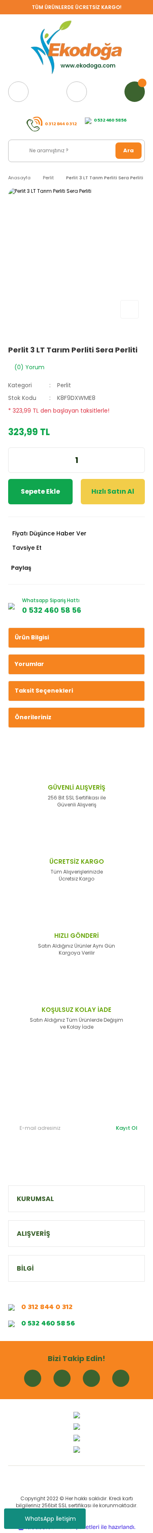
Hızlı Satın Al (112, 491)
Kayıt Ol (126, 1128)
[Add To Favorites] (129, 309)
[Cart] (134, 91)
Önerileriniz (33, 717)
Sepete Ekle (40, 491)
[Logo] (76, 47)
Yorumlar (29, 664)
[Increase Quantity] (139, 460)
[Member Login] (77, 91)
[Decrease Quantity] (14, 460)
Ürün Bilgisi (32, 637)
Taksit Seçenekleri (44, 690)
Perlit (64, 385)
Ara (128, 150)
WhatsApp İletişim (50, 1519)
